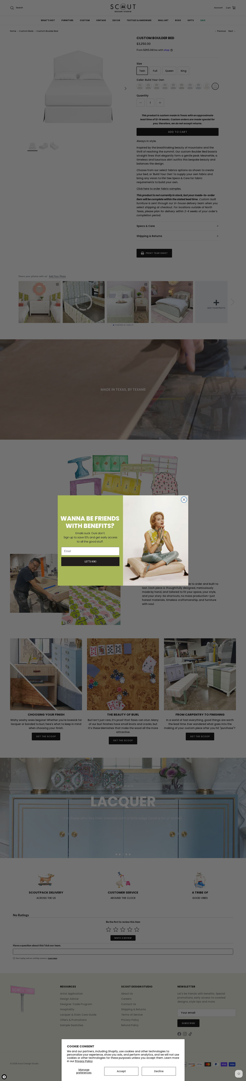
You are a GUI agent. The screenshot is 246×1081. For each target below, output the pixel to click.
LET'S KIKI (90, 561)
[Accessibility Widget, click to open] (4, 1076)
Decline (158, 1071)
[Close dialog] (184, 500)
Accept (121, 1071)
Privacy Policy (84, 1061)
